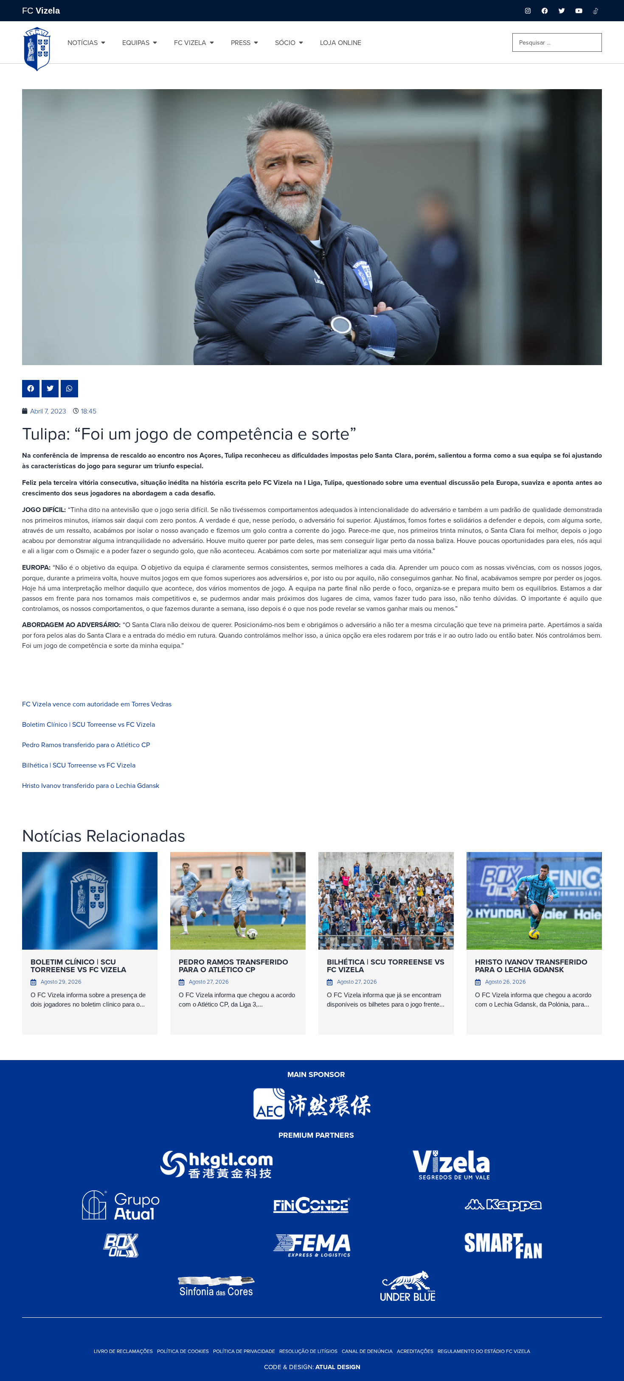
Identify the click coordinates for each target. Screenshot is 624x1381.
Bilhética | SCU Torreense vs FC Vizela (78, 765)
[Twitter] (561, 10)
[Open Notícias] (103, 42)
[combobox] (557, 42)
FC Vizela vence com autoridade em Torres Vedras (96, 704)
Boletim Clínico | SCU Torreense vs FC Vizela (88, 724)
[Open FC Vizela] (211, 42)
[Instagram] (527, 10)
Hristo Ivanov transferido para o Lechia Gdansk (90, 785)
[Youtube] (578, 10)
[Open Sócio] (301, 42)
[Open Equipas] (155, 42)
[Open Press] (256, 42)
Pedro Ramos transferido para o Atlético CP (86, 744)
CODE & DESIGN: (312, 1366)
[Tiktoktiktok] (595, 10)
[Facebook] (544, 10)
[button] (30, 388)
